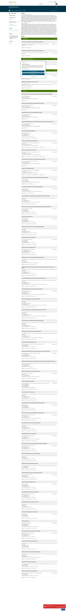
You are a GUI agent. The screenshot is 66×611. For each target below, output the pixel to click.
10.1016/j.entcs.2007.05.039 (26, 447)
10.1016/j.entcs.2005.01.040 (26, 495)
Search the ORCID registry (40, 4)
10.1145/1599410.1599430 (26, 385)
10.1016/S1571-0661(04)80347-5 (27, 534)
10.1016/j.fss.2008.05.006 (26, 406)
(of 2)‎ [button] (45, 147)
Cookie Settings (33, 76)
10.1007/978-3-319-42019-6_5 (27, 200)
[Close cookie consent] (44, 62)
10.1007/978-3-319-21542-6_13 (27, 231)
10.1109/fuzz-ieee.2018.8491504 (27, 153)
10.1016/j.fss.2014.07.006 (26, 220)
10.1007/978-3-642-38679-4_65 (27, 282)
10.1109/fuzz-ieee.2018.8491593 (27, 144)
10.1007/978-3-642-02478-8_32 (27, 427)
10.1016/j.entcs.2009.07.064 (26, 416)
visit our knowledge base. (61, 606)
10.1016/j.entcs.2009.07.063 (26, 437)
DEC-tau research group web (13, 25)
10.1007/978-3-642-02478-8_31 (27, 396)
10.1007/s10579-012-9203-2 (26, 292)
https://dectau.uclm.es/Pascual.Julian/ (28, 44)
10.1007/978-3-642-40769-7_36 (27, 303)
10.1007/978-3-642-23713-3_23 (27, 314)
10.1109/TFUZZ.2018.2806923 (27, 134)
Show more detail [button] (54, 52)
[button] (55, 36)
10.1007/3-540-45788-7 (26, 545)
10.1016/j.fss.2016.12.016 (26, 181)
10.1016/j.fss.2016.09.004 (26, 190)
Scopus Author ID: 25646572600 (13, 30)
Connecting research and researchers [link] (14, 4)
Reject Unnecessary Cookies (33, 71)
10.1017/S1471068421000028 (27, 125)
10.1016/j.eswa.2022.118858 (26, 97)
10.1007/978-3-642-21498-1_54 (27, 335)
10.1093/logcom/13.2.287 (26, 524)
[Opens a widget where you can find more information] (63, 610)
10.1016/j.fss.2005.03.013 (26, 485)
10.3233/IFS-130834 (25, 241)
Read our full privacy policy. (25, 69)
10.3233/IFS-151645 (25, 210)
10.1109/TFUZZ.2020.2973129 (27, 116)
